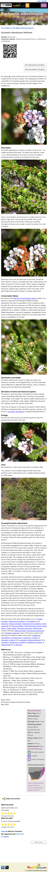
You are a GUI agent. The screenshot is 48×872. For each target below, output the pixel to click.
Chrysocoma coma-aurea (35, 631)
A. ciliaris (11, 640)
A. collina (34, 638)
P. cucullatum (30, 621)
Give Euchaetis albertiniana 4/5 (11, 813)
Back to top (38, 842)
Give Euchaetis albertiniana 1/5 (2, 813)
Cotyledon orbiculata (11, 633)
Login (39, 1)
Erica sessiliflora (17, 626)
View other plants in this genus (35, 69)
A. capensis (26, 638)
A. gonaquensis (15, 638)
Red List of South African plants (25, 298)
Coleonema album (33, 640)
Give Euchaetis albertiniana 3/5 (8, 813)
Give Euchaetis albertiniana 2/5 (5, 813)
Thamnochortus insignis (32, 626)
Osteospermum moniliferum (32, 624)
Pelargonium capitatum (17, 621)
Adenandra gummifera (18, 642)
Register (44, 1)
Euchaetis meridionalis (16, 412)
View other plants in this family (34, 65)
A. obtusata (18, 645)
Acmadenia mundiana (34, 642)
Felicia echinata (19, 631)
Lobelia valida (11, 628)
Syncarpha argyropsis (25, 628)
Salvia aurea (37, 628)
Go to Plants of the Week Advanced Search (17, 28)
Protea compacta (15, 624)
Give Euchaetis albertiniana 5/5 (14, 813)
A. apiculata (22, 640)
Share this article (12, 799)
